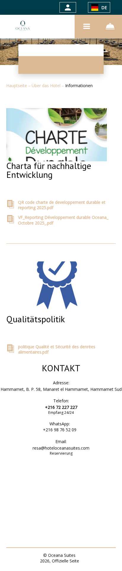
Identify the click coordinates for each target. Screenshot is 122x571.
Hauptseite (17, 85)
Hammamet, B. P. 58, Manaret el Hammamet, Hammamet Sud (61, 389)
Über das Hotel (47, 85)
